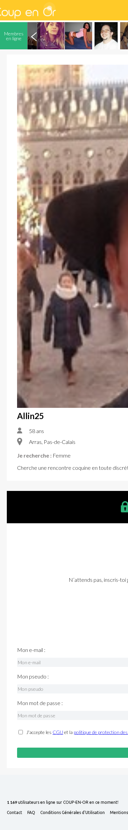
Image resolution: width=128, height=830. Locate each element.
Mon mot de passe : (40, 703)
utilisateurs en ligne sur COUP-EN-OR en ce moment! (62, 802)
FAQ (31, 813)
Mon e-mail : (31, 650)
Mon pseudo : (33, 676)
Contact (14, 813)
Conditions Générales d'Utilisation (72, 813)
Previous (33, 35)
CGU (58, 732)
